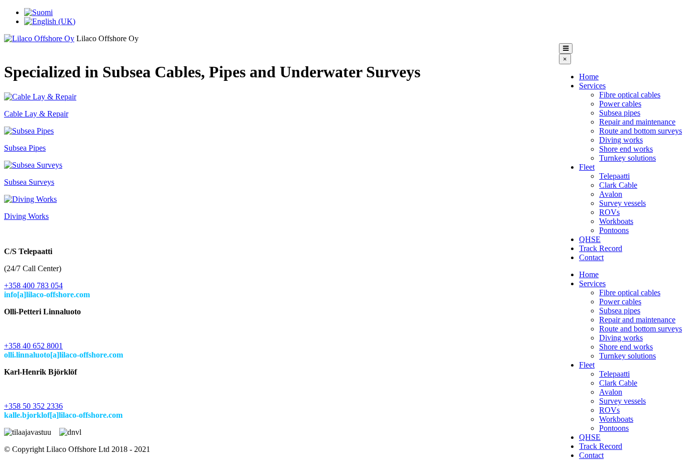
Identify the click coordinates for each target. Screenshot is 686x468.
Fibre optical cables (629, 94)
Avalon (610, 194)
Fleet (587, 167)
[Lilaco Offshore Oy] (39, 38)
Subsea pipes (619, 112)
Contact (591, 257)
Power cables (620, 103)
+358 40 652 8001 (33, 345)
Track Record (600, 248)
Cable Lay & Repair (36, 113)
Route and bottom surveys (640, 131)
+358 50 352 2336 (33, 406)
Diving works (621, 140)
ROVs (609, 212)
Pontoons (614, 230)
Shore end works (626, 149)
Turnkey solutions (627, 158)
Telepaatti (614, 176)
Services (592, 85)
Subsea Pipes (25, 148)
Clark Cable (618, 185)
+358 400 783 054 (33, 285)
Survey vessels (622, 203)
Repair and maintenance (637, 122)
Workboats (616, 221)
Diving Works (26, 216)
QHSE (590, 239)
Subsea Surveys (29, 182)
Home (589, 76)
